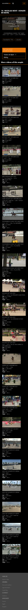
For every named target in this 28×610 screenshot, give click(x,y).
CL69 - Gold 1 (5, 473)
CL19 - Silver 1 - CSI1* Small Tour (10, 536)
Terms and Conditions (6, 585)
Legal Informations (6, 587)
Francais (4, 601)
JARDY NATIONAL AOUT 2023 (9, 176)
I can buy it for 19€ (14, 26)
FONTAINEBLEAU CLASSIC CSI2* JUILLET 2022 (12, 221)
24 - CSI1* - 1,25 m (7, 119)
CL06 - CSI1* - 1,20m (7, 388)
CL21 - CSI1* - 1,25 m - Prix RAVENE (11, 246)
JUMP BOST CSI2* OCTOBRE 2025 (10, 78)
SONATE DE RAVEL (8, 51)
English (3, 604)
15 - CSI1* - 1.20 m (7, 80)
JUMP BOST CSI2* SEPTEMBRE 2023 (10, 117)
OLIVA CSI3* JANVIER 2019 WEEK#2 (10, 450)
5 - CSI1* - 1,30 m (6, 158)
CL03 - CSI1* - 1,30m (7, 409)
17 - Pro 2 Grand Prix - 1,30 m (9, 178)
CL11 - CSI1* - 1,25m (7, 367)
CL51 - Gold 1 (5, 494)
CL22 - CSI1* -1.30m (7, 430)
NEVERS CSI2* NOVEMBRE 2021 (10, 365)
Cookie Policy (5, 590)
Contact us (4, 595)
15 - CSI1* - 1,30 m (7, 139)
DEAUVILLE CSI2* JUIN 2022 (8, 293)
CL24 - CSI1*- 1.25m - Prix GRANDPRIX (11, 223)
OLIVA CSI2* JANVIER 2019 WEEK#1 (10, 513)
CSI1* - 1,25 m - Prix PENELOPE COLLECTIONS (13, 295)
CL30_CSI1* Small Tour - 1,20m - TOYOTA (12, 200)
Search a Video (5, 579)
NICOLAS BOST (8, 49)
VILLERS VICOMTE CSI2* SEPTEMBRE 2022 (12, 198)
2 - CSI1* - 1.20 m (6, 99)
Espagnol (4, 606)
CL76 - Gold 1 (5, 452)
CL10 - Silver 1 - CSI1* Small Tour (10, 557)
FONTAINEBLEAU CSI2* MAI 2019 (10, 429)
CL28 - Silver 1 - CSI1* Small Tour (10, 515)
